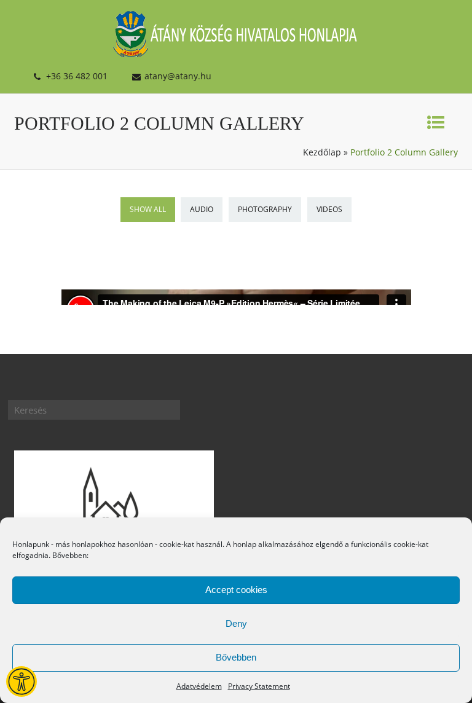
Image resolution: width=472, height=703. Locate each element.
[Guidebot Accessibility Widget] (21, 681)
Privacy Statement (259, 686)
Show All (148, 209)
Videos (329, 209)
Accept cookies (236, 589)
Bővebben (236, 657)
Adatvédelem (199, 686)
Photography (265, 209)
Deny (236, 623)
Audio (201, 209)
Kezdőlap (322, 152)
